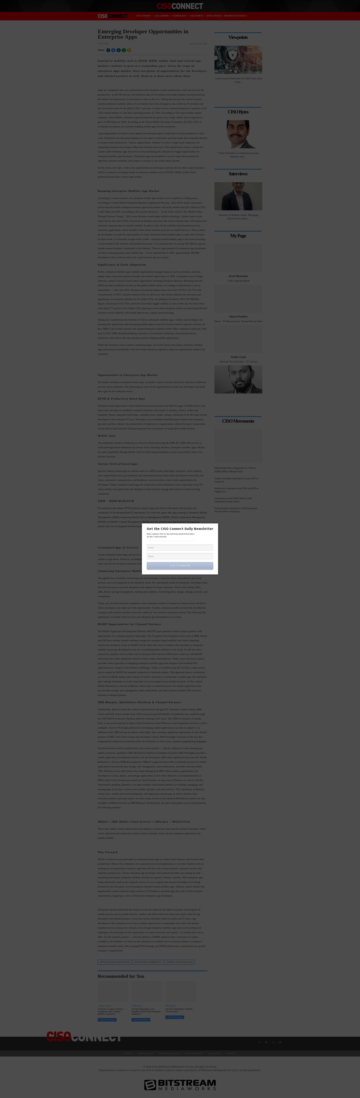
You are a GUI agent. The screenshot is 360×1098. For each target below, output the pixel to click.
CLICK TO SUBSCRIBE (180, 566)
